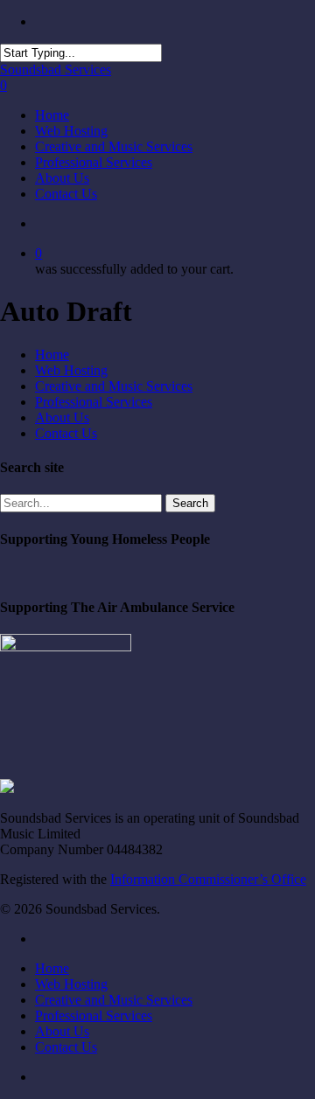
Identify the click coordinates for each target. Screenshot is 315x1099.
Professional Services (93, 401)
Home (52, 354)
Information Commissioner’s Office (208, 879)
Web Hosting (71, 370)
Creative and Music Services (113, 386)
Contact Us (66, 433)
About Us (62, 417)
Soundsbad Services (55, 69)
